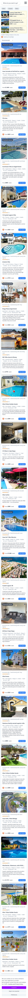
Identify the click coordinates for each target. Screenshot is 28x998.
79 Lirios (4, 118)
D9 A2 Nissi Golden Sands (9, 959)
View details (22, 87)
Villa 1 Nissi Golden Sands (10, 912)
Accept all (14, 987)
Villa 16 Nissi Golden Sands (10, 773)
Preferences (14, 995)
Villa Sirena (5, 676)
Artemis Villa (6, 262)
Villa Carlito (5, 495)
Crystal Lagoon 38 (7, 585)
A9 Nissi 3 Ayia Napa (8, 631)
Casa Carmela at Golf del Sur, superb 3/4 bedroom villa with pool (13, 71)
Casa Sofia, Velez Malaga (9, 818)
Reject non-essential (14, 991)
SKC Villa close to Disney (9, 357)
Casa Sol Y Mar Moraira (9, 537)
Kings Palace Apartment (9, 309)
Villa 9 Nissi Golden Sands (10, 404)
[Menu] (25, 3)
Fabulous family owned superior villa (13, 723)
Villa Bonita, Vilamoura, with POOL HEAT (12, 865)
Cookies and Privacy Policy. (15, 984)
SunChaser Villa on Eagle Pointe (11, 166)
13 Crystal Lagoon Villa (9, 215)
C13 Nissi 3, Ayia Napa (8, 451)
